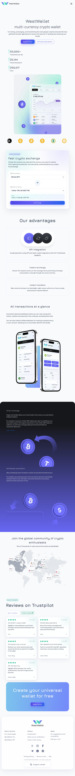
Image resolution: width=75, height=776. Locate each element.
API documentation (44, 41)
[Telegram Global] (43, 751)
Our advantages (10, 734)
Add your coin (56, 739)
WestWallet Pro (9, 737)
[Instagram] (37, 746)
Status (30, 731)
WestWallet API (9, 740)
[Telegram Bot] (37, 751)
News (53, 731)
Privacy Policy (29, 756)
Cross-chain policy (34, 740)
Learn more (10, 430)
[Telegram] (32, 751)
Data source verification (36, 737)
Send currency (15, 173)
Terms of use (41, 756)
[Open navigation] (71, 3)
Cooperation (32, 734)
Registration (27, 41)
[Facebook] (43, 746)
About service (9, 731)
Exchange (37, 203)
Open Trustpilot (12, 613)
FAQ (50, 756)
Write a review (26, 613)
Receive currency (15, 187)
